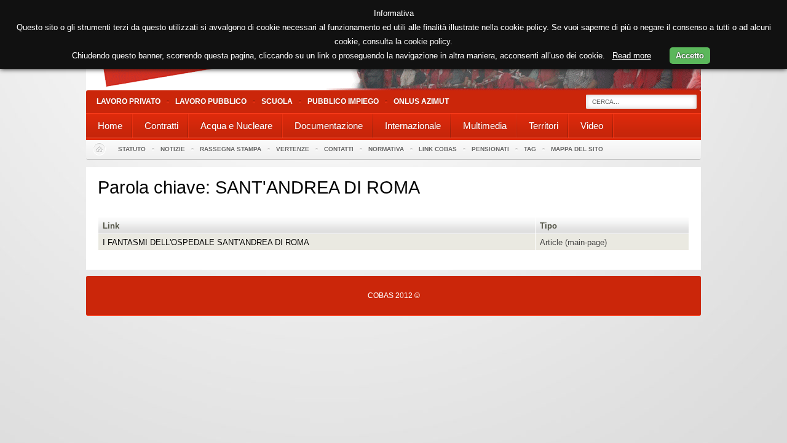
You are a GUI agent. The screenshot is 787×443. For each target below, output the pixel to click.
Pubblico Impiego (343, 101)
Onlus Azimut (421, 101)
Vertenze (292, 149)
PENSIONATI (490, 149)
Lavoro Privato (128, 101)
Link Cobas (438, 149)
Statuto (132, 149)
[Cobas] (393, 87)
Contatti (339, 149)
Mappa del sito (577, 149)
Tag (530, 149)
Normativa (386, 149)
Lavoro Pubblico (211, 101)
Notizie (172, 149)
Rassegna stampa (230, 149)
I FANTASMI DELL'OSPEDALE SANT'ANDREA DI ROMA (206, 242)
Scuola (277, 101)
